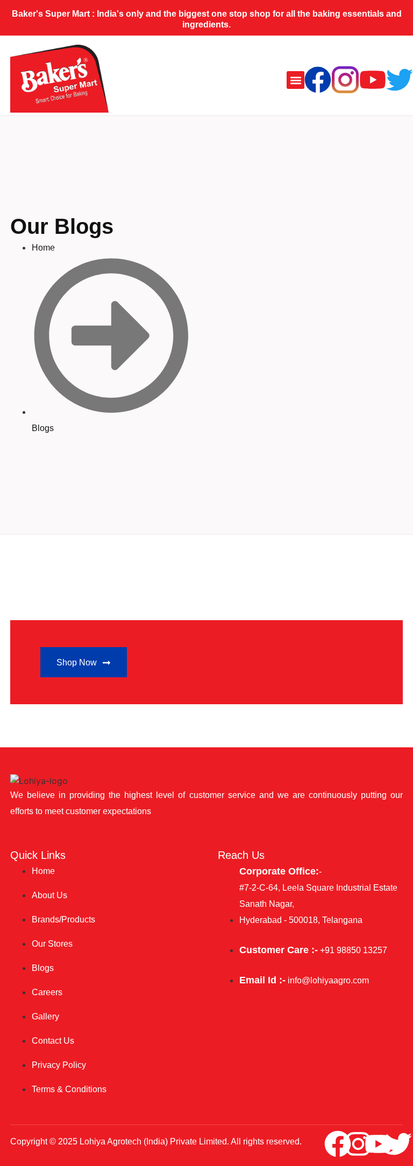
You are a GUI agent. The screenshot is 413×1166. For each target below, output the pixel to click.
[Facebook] (317, 79)
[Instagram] (358, 1143)
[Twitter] (399, 79)
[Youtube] (372, 79)
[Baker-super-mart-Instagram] (345, 79)
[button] (295, 80)
